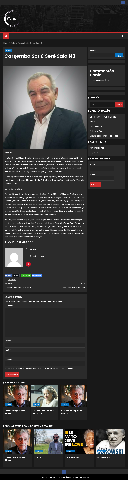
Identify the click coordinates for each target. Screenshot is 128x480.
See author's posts (37, 256)
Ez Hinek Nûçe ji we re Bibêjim (18, 285)
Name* (93, 164)
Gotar (8, 50)
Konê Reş (12, 279)
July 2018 (94, 152)
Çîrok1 (39, 451)
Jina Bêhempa (96, 126)
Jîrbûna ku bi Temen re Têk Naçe (71, 285)
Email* (93, 174)
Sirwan (31, 249)
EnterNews (72, 477)
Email (8, 350)
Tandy (92, 121)
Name (8, 340)
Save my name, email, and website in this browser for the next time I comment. (41, 368)
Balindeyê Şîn (96, 131)
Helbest (71, 451)
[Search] (122, 36)
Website (8, 359)
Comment (9, 305)
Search (93, 50)
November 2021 (97, 148)
